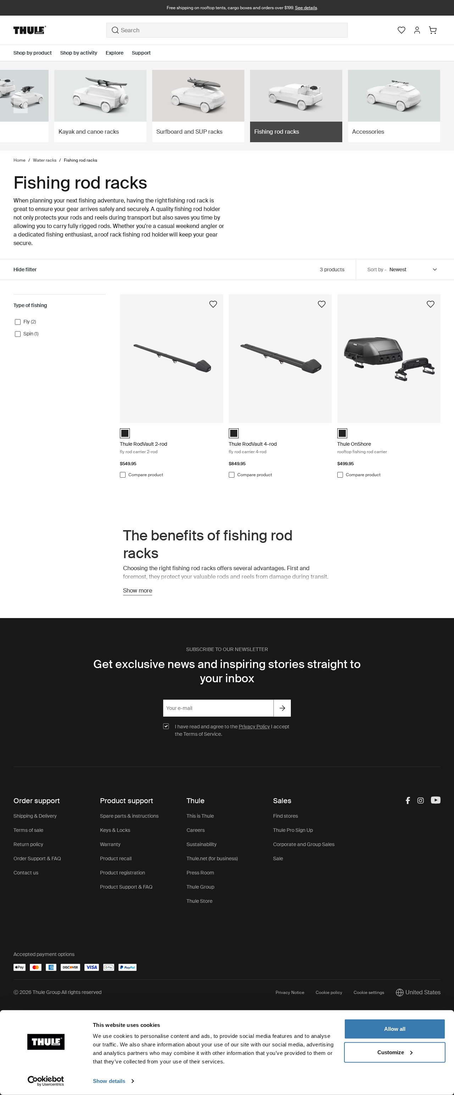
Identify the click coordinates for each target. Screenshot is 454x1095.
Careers (196, 830)
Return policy (28, 844)
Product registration (122, 872)
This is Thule (200, 816)
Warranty (110, 844)
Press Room (200, 872)
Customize (390, 1052)
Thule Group (200, 887)
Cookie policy (329, 992)
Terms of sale (28, 830)
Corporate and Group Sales (303, 844)
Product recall (116, 858)
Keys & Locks (115, 830)
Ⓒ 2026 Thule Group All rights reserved (57, 992)
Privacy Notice (290, 992)
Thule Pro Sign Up (293, 830)
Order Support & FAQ (37, 858)
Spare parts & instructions (129, 816)
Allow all (394, 1029)
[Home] (59, 30)
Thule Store (199, 901)
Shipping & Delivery (35, 816)
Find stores (285, 816)
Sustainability (202, 844)
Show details (109, 1081)
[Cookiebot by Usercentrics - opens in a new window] (46, 1081)
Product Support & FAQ (126, 887)
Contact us (25, 872)
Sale (278, 858)
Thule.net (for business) (212, 858)
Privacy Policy (254, 726)
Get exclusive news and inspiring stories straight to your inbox (227, 671)
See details (291, 8)
